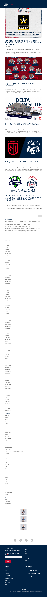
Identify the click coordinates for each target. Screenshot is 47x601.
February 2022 (8, 339)
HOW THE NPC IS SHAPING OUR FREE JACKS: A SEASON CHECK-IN (18, 224)
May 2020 (7, 378)
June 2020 (7, 377)
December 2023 (8, 302)
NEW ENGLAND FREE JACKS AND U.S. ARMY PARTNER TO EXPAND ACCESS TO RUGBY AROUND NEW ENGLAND (23, 43)
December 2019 (8, 388)
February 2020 (8, 384)
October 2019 (7, 391)
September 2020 (8, 371)
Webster (6, 494)
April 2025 (7, 272)
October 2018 (7, 408)
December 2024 (8, 279)
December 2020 (8, 365)
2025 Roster (7, 415)
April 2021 (7, 358)
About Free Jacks (28, 547)
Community (7, 425)
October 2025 (7, 260)
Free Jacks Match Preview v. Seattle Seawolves (19, 84)
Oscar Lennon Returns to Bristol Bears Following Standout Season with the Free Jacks (22, 228)
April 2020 (7, 380)
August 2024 (7, 287)
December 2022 (8, 324)
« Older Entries (8, 213)
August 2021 (7, 350)
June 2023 (7, 313)
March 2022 (7, 337)
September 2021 (8, 348)
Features (6, 434)
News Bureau (7, 470)
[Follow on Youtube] (32, 540)
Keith (6, 458)
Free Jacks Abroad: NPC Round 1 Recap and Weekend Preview (17, 226)
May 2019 (7, 399)
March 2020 (7, 382)
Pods (6, 479)
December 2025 (8, 257)
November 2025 (8, 258)
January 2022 (7, 341)
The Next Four (8, 490)
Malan (6, 462)
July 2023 (6, 311)
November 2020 (8, 367)
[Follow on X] (15, 540)
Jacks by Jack (7, 455)
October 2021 (7, 347)
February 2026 (8, 253)
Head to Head (7, 443)
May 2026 (7, 247)
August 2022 (7, 332)
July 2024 (6, 288)
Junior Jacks (7, 457)
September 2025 (8, 262)
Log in (6, 499)
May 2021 (7, 356)
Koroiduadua (7, 460)
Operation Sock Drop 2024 (27, 236)
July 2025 (6, 266)
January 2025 (7, 277)
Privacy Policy (23, 589)
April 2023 (7, 317)
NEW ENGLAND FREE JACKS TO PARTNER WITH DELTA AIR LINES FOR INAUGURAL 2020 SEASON (22, 124)
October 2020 (7, 369)
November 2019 (8, 390)
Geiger (6, 440)
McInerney (7, 464)
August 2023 (7, 309)
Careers (26, 560)
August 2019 (7, 395)
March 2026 (7, 251)
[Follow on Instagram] (20, 540)
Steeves (6, 488)
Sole (5, 487)
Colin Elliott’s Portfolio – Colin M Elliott (12, 236)
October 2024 (7, 283)
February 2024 (8, 298)
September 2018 (8, 410)
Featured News (8, 432)
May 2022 (7, 333)
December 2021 (8, 343)
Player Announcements (9, 473)
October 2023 (7, 305)
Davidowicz (7, 428)
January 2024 (7, 300)
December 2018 (8, 405)
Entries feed (7, 501)
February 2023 (8, 320)
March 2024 (7, 296)
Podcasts (6, 477)
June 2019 (7, 397)
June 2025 (7, 268)
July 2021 (6, 352)
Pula (6, 481)
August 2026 (7, 242)
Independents (7, 453)
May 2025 (7, 270)
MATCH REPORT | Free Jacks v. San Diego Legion (21, 162)
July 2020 (6, 375)
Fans (6, 430)
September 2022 (8, 330)
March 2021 (7, 360)
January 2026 (7, 255)
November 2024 (8, 281)
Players (6, 475)
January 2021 (7, 363)
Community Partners (9, 427)
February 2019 (8, 403)
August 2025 (7, 264)
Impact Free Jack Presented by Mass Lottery (14, 451)
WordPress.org (8, 505)
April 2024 (7, 294)
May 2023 (7, 315)
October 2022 (7, 328)
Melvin (6, 466)
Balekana (7, 419)
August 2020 (7, 373)
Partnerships (7, 472)
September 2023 (8, 307)
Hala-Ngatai (7, 442)
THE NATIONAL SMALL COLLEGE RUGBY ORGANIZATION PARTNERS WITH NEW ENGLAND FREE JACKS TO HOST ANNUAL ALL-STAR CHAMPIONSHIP (23, 198)
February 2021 (8, 361)
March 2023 (7, 318)
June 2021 (7, 354)
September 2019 (8, 393)
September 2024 (8, 285)
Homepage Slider (8, 447)
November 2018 (8, 407)
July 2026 (6, 243)
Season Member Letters (9, 485)
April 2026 (7, 249)
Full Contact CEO (8, 438)
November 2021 (8, 345)
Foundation (7, 436)
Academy (6, 417)
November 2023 (8, 303)
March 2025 (7, 273)
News (6, 468)
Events (26, 555)
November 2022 (8, 326)
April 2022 (7, 335)
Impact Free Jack (8, 449)
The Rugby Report (8, 492)
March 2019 (7, 401)
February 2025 (8, 275)
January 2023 (7, 322)
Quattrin (6, 483)
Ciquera (6, 423)
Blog (5, 421)
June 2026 (7, 245)
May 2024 (7, 292)
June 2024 (7, 290)
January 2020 (7, 386)
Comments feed (8, 503)
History (6, 445)
